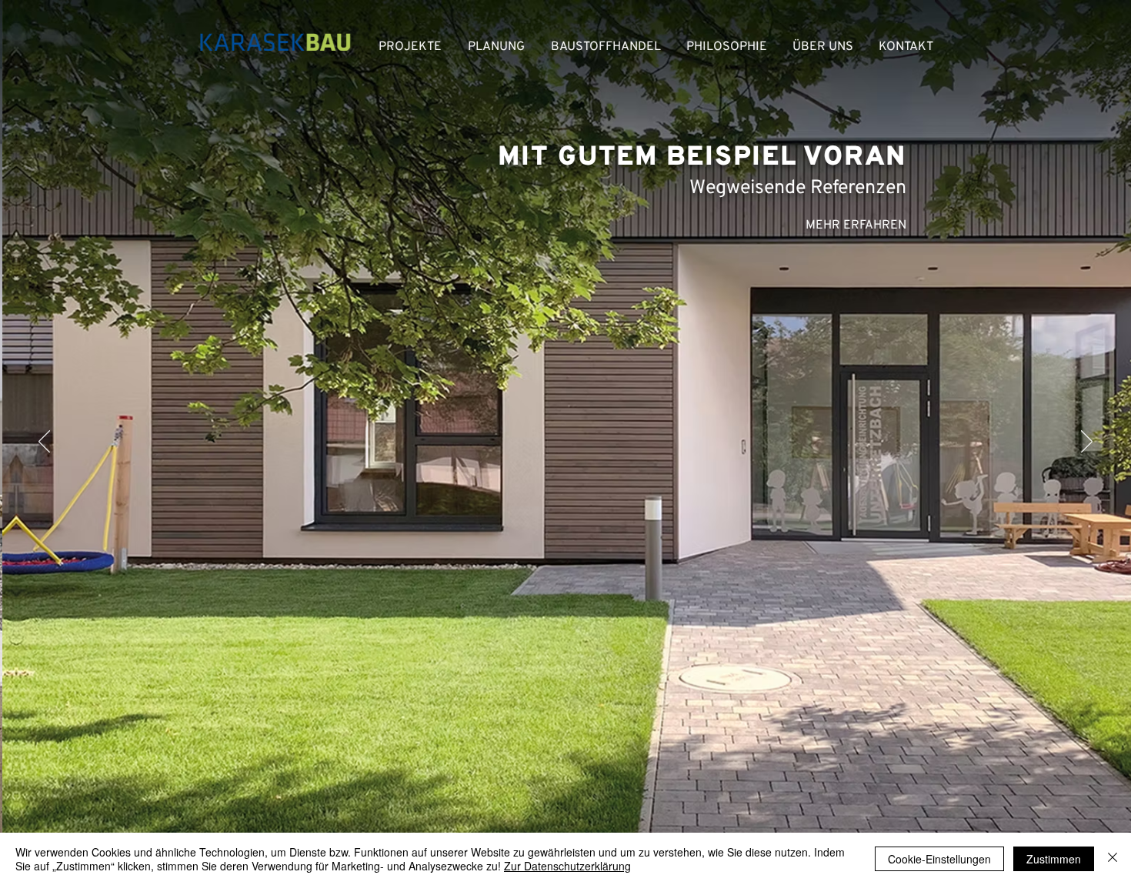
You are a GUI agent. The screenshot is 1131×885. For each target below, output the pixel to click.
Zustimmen (1053, 859)
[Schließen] (1112, 859)
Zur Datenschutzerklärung (567, 865)
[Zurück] (44, 442)
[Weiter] (1087, 442)
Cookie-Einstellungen (939, 859)
